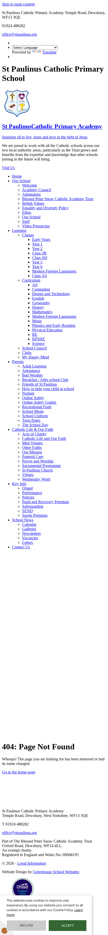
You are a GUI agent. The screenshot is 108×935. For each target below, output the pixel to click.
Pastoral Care (32, 456)
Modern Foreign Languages (54, 271)
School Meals (33, 411)
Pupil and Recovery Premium (45, 502)
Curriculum (31, 280)
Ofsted (27, 488)
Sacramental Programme (41, 465)
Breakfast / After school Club (45, 380)
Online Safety (33, 398)
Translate (49, 52)
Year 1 (37, 244)
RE (34, 334)
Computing (41, 289)
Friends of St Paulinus (39, 384)
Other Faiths (32, 447)
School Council (34, 348)
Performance (32, 493)
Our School (21, 181)
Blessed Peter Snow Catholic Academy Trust (57, 199)
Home (17, 176)
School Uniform (35, 416)
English (38, 298)
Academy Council (36, 190)
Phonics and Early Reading (53, 325)
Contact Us (21, 547)
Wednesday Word (36, 479)
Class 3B (39, 253)
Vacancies (30, 538)
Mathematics (42, 312)
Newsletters (31, 533)
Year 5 (37, 262)
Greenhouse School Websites (56, 872)
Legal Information (31, 863)
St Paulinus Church (37, 470)
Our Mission (32, 452)
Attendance (31, 371)
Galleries (29, 529)
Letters (27, 542)
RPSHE (38, 339)
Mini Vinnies (32, 443)
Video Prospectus (36, 226)
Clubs (26, 352)
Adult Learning (34, 366)
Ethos (26, 212)
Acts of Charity (34, 434)
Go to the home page (18, 772)
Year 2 (37, 248)
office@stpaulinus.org (19, 34)
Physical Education (47, 330)
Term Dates (31, 420)
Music (37, 321)
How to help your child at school (48, 389)
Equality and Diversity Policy (45, 208)
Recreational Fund (36, 407)
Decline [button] (26, 925)
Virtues (27, 475)
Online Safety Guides (39, 402)
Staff (26, 221)
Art (34, 285)
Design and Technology (51, 294)
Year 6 (37, 267)
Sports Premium (34, 515)
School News (22, 520)
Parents (18, 361)
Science (38, 343)
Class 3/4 (39, 276)
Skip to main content (18, 4)
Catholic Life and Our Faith (44, 438)
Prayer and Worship (37, 461)
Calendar (29, 524)
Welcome (29, 185)
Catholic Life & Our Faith (32, 429)
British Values (33, 203)
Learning (19, 230)
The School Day (35, 425)
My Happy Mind (35, 357)
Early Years (41, 239)
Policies (28, 497)
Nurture (28, 393)
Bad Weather (32, 375)
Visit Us (8, 168)
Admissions (31, 194)
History (38, 307)
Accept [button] (68, 925)
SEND (27, 511)
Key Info (19, 484)
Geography (41, 303)
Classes (28, 235)
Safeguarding (32, 506)
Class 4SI (39, 257)
